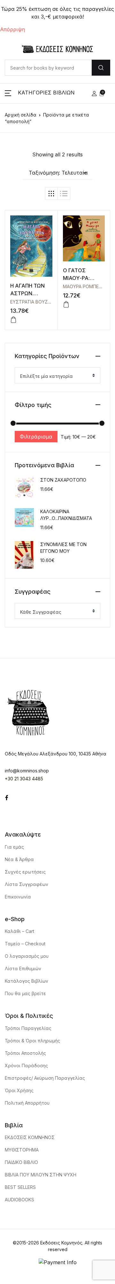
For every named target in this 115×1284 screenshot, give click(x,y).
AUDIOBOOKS (19, 1199)
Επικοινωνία (18, 896)
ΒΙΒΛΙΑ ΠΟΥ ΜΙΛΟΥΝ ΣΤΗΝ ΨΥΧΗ (40, 1174)
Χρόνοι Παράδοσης (26, 1065)
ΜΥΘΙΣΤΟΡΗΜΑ (22, 1150)
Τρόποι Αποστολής (25, 1053)
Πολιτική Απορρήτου (27, 1103)
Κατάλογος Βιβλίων (26, 981)
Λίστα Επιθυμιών (23, 968)
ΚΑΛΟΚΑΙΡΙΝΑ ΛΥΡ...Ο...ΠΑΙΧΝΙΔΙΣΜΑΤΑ (66, 515)
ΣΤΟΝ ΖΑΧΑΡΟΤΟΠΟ (63, 480)
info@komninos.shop (27, 770)
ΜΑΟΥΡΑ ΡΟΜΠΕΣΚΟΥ (87, 286)
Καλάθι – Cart (19, 931)
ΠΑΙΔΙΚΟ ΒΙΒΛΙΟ (21, 1162)
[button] (40, 93)
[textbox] (55, 376)
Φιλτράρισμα (36, 436)
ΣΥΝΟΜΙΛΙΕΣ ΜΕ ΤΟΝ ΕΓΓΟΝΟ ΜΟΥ (63, 548)
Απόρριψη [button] (12, 29)
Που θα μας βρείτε (25, 993)
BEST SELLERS (20, 1187)
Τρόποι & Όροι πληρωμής (32, 1040)
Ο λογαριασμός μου (27, 956)
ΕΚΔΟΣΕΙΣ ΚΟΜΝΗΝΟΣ (30, 1137)
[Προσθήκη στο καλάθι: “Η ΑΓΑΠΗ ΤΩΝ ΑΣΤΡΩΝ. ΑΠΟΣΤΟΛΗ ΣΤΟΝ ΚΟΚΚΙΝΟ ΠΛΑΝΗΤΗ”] (13, 320)
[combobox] (57, 375)
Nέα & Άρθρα (19, 859)
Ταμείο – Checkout (25, 943)
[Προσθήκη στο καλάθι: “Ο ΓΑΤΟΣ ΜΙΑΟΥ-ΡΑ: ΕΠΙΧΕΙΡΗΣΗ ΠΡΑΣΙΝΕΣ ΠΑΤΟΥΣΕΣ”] (66, 304)
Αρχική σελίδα (20, 114)
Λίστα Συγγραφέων (26, 884)
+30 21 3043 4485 (24, 778)
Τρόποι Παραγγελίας (28, 1028)
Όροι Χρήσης (19, 1090)
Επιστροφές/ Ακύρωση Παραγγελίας (45, 1078)
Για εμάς (14, 847)
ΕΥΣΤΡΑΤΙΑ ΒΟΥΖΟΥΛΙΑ (35, 301)
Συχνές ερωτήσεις (25, 872)
